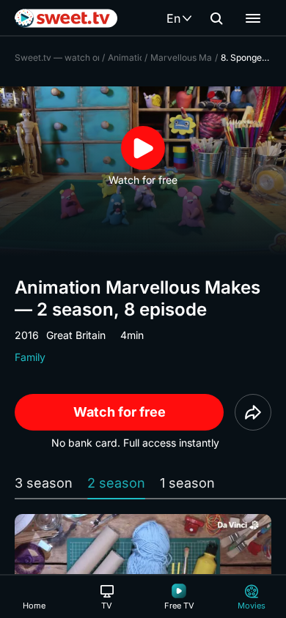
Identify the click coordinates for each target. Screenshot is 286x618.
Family (30, 357)
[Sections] (253, 18)
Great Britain (76, 335)
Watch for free (119, 412)
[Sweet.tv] (66, 18)
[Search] (216, 18)
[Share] (253, 412)
